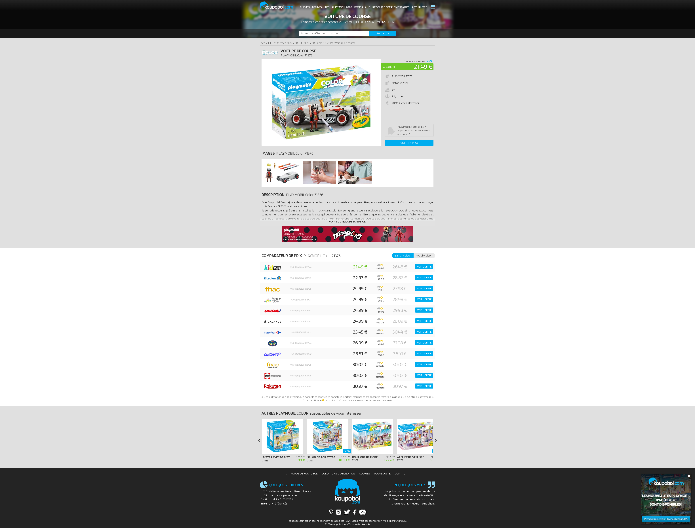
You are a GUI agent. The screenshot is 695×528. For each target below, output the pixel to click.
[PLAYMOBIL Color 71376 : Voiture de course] (321, 102)
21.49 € (423, 66)
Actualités (419, 7)
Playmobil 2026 (342, 7)
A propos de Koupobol (302, 473)
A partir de (389, 66)
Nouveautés (320, 7)
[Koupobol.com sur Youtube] (363, 512)
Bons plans (362, 7)
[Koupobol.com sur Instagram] (339, 512)
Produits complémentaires (390, 7)
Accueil (265, 43)
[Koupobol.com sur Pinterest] (331, 512)
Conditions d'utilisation (338, 473)
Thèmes (305, 7)
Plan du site (382, 473)
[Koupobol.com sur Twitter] (347, 512)
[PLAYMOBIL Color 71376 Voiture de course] (282, 183)
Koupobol (279, 5)
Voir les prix (409, 143)
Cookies (364, 473)
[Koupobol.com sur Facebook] (355, 512)
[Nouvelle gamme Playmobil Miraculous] (347, 241)
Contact (401, 473)
